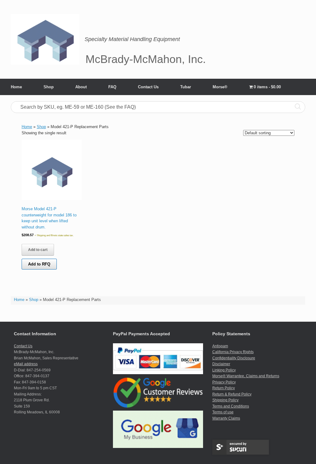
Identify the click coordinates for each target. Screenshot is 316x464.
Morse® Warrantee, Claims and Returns (245, 376)
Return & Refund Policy (232, 394)
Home (16, 87)
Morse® (220, 87)
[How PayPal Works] (158, 373)
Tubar (185, 87)
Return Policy (223, 388)
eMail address (26, 364)
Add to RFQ (39, 264)
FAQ (112, 87)
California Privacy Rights (233, 352)
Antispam (220, 346)
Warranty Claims (226, 418)
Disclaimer (221, 364)
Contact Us (148, 87)
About (81, 87)
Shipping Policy (225, 400)
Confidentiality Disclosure (233, 358)
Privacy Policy (224, 382)
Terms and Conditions (230, 406)
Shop (49, 87)
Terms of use (223, 412)
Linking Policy (224, 370)
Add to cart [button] (38, 250)
